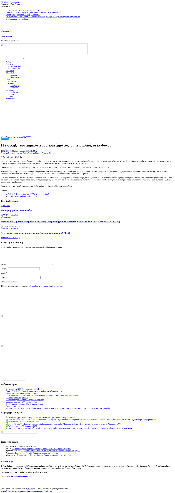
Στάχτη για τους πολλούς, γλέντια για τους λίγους (24, 404)
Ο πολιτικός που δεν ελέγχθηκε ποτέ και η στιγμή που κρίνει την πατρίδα (44, 455)
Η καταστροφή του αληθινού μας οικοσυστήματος (25, 400)
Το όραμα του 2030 (13, 406)
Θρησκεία (14, 88)
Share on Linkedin (35, 153)
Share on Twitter (21, 153)
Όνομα (4, 268)
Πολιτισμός (10, 83)
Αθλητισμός (15, 86)
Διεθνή (13, 81)
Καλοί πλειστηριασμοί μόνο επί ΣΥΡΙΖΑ (22, 196)
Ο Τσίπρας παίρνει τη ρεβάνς (17, 19)
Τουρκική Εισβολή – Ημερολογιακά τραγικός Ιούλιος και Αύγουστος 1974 (34, 12)
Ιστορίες (13, 75)
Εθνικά (8, 79)
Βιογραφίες (14, 77)
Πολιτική (9, 64)
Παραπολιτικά (15, 66)
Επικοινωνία (10, 99)
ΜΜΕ (12, 94)
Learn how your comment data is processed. (46, 286)
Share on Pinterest (48, 153)
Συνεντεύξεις (15, 68)
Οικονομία (10, 71)
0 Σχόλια (21, 151)
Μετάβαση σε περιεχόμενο (11, 2)
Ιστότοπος (5, 277)
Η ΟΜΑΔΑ (10, 96)
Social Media (15, 92)
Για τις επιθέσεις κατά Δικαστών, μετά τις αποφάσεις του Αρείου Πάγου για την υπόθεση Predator (43, 17)
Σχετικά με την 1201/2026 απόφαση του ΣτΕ (22, 10)
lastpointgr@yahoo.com (20, 476)
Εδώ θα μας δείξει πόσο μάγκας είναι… (44, 453)
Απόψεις (9, 62)
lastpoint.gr (6, 36)
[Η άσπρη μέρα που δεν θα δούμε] (5, 206)
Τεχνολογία (10, 90)
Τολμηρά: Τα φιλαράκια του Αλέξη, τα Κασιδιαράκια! (27, 194)
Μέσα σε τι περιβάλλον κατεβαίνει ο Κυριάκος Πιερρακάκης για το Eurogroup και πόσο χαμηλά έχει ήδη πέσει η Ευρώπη (60, 221)
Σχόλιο (4, 264)
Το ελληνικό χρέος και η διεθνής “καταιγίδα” (23, 15)
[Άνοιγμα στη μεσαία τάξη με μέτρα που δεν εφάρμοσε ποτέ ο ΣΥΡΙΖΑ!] (10, 228)
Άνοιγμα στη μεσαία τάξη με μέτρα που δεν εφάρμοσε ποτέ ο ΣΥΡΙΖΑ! (35, 233)
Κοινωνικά (10, 73)
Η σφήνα (32, 446)
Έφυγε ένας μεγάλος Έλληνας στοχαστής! (22, 402)
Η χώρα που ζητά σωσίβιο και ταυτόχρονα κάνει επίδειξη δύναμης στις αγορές (41, 449)
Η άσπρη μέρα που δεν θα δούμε (16, 210)
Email (4, 273)
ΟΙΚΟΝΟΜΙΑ (31, 151)
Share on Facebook (8, 153)
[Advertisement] (87, 118)
